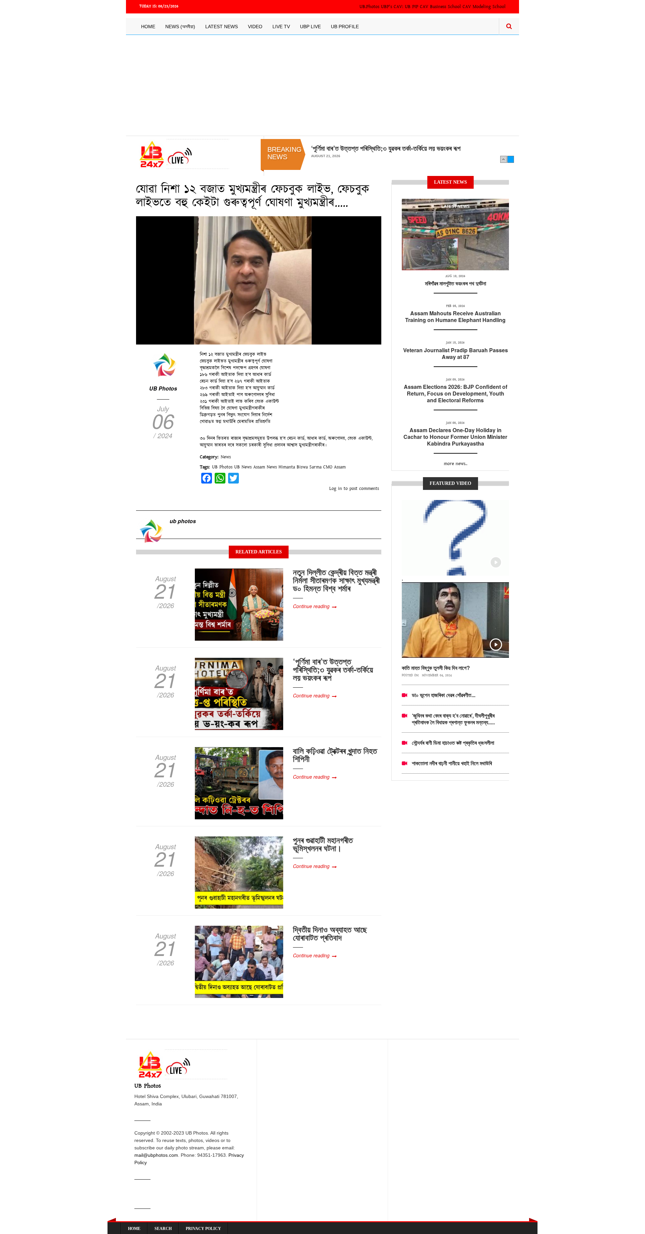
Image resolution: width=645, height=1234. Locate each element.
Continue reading (311, 606)
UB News (243, 467)
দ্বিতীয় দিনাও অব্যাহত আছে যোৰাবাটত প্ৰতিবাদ (330, 933)
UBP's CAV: (393, 6)
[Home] (182, 153)
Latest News (221, 26)
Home (148, 26)
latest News (455, 206)
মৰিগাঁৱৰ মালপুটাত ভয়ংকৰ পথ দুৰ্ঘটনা (455, 283)
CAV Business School (440, 6)
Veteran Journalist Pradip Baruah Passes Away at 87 (455, 353)
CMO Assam (334, 467)
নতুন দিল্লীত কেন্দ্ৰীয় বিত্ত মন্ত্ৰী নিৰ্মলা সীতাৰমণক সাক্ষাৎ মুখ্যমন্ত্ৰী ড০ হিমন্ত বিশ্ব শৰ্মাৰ (336, 580)
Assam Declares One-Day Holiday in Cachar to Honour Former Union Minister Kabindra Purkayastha (455, 436)
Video (255, 26)
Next (510, 159)
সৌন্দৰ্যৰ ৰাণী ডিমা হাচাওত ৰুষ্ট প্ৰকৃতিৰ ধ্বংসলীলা (453, 742)
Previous (503, 159)
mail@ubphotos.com (156, 1155)
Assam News (265, 467)
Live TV (281, 26)
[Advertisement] (322, 85)
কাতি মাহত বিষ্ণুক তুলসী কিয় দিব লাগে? (436, 668)
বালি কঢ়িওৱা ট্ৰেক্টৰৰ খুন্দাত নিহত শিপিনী (335, 754)
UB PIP (411, 6)
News (226, 457)
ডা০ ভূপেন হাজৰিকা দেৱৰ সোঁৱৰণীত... (443, 695)
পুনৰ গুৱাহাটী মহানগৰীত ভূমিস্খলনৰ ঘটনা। (323, 844)
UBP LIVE (310, 26)
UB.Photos (369, 6)
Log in (335, 488)
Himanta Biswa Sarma (299, 467)
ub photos (183, 521)
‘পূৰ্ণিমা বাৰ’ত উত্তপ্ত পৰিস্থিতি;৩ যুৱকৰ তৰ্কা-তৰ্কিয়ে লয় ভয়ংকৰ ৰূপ (386, 148)
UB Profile (345, 26)
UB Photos (163, 388)
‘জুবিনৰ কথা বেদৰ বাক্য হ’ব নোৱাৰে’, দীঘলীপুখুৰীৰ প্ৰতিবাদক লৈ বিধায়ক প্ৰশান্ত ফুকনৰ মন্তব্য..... (453, 719)
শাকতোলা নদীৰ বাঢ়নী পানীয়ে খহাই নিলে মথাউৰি (452, 763)
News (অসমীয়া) (180, 26)
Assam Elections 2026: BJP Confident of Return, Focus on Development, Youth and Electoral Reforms (455, 393)
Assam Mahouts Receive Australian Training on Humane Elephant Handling (455, 316)
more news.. (455, 463)
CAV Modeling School (484, 6)
